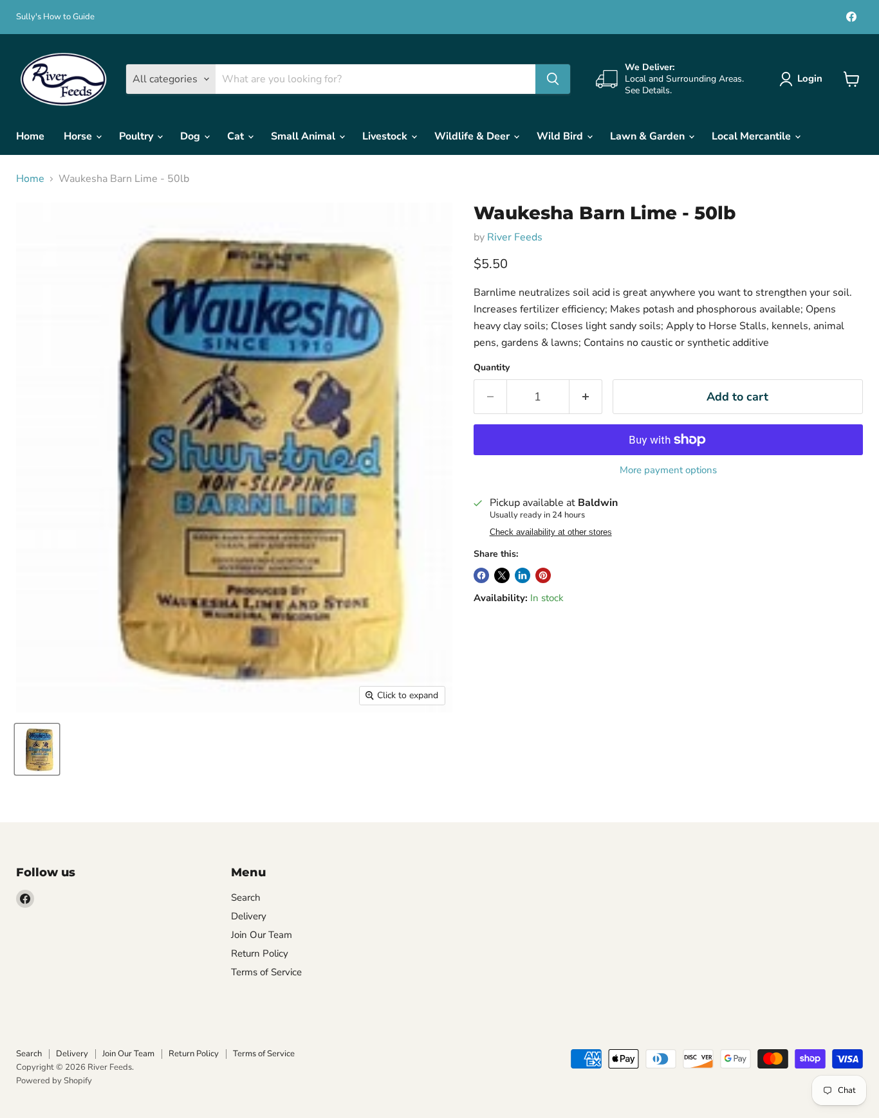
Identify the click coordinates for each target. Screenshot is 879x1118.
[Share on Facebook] (481, 575)
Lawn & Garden (648, 136)
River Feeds (514, 237)
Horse (79, 136)
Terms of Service (266, 972)
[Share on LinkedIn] (522, 575)
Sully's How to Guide (55, 17)
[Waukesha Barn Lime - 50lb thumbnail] (37, 749)
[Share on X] (502, 575)
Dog (191, 136)
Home (30, 136)
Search (246, 897)
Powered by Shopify (54, 1080)
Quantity (492, 368)
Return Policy (259, 953)
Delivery (248, 916)
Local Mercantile (752, 136)
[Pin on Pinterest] (543, 575)
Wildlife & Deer (473, 136)
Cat (236, 136)
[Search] (552, 79)
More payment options (668, 470)
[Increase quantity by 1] (585, 397)
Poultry (137, 136)
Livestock (386, 136)
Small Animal (304, 136)
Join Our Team (261, 934)
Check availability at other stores (551, 532)
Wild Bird (561, 136)
